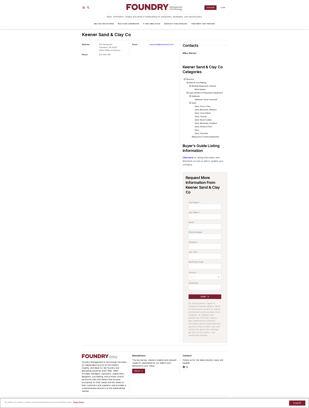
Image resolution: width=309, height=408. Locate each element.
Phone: (85, 55)
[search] (88, 7)
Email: (135, 44)
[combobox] (205, 277)
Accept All (297, 403)
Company (193, 242)
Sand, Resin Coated (203, 120)
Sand (194, 103)
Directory (190, 79)
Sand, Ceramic (201, 116)
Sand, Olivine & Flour (203, 127)
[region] (154, 403)
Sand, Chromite (201, 133)
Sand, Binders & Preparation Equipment (206, 93)
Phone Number (195, 232)
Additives (196, 96)
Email (192, 222)
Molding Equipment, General (204, 86)
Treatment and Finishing (203, 24)
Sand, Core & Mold (203, 113)
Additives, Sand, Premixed (206, 99)
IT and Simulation (151, 24)
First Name (194, 202)
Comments (193, 283)
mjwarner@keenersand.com (161, 44)
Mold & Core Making (197, 83)
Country (193, 272)
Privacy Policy (78, 402)
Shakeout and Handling (175, 24)
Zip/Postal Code (196, 262)
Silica (197, 130)
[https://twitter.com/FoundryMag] (187, 367)
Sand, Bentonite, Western (206, 110)
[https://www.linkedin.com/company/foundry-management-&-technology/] (184, 367)
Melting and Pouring (104, 24)
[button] (83, 7)
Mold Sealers (200, 89)
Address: (86, 44)
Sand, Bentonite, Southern (206, 123)
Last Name (194, 212)
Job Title (193, 252)
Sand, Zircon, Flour (203, 106)
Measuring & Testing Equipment (205, 137)
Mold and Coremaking (128, 24)
